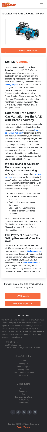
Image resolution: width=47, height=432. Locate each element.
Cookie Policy (23, 403)
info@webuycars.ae (13, 345)
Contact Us (23, 391)
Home (23, 361)
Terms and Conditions (23, 397)
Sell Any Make (23, 369)
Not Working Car (23, 367)
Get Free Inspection (22, 303)
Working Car (23, 364)
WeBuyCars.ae (23, 427)
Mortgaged (23, 375)
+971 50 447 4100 (12, 342)
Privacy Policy (23, 400)
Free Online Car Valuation (23, 372)
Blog (23, 394)
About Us (23, 388)
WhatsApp (24, 296)
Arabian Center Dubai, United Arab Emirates (22, 348)
